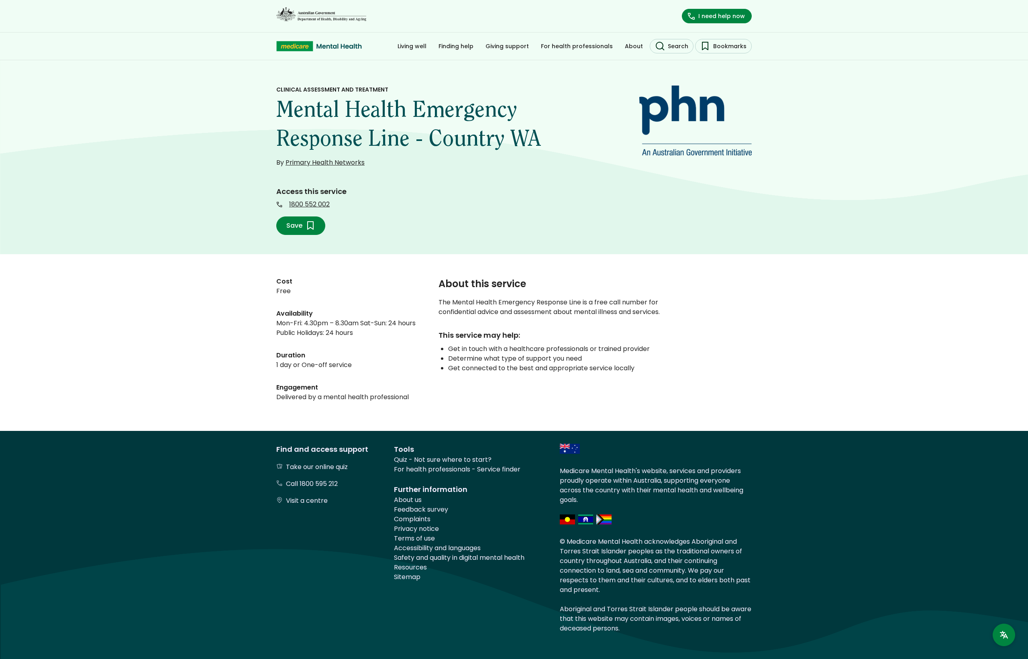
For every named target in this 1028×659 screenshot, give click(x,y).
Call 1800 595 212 (312, 483)
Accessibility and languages (437, 548)
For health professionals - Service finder (457, 469)
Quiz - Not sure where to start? (443, 459)
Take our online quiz (317, 466)
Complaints (412, 519)
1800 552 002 (309, 204)
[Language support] (1004, 635)
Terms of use (414, 538)
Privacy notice (416, 528)
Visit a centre (307, 500)
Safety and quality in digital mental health (459, 557)
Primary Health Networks (325, 162)
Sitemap (407, 576)
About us (408, 499)
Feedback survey (421, 509)
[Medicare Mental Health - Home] (319, 46)
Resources (410, 567)
